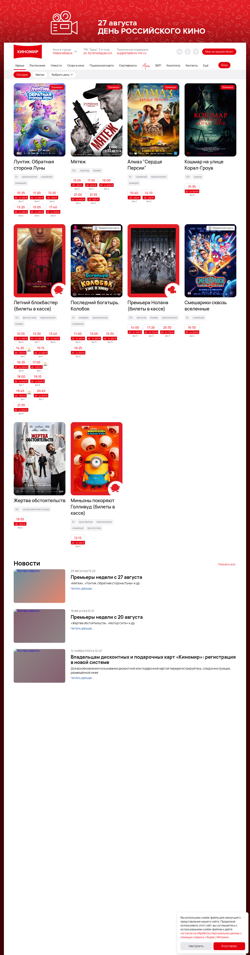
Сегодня (22, 74)
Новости (56, 65)
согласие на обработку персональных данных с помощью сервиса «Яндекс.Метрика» (211, 935)
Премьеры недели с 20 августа (107, 617)
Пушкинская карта (102, 65)
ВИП (158, 65)
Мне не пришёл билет (219, 51)
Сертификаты (128, 65)
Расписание (37, 65)
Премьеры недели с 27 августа (106, 577)
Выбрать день (60, 74)
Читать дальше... (82, 588)
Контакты (192, 65)
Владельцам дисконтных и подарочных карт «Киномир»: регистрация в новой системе (153, 659)
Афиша (19, 65)
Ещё (205, 65)
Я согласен (229, 946)
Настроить (196, 946)
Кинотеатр (173, 65)
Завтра (39, 74)
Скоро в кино (75, 65)
